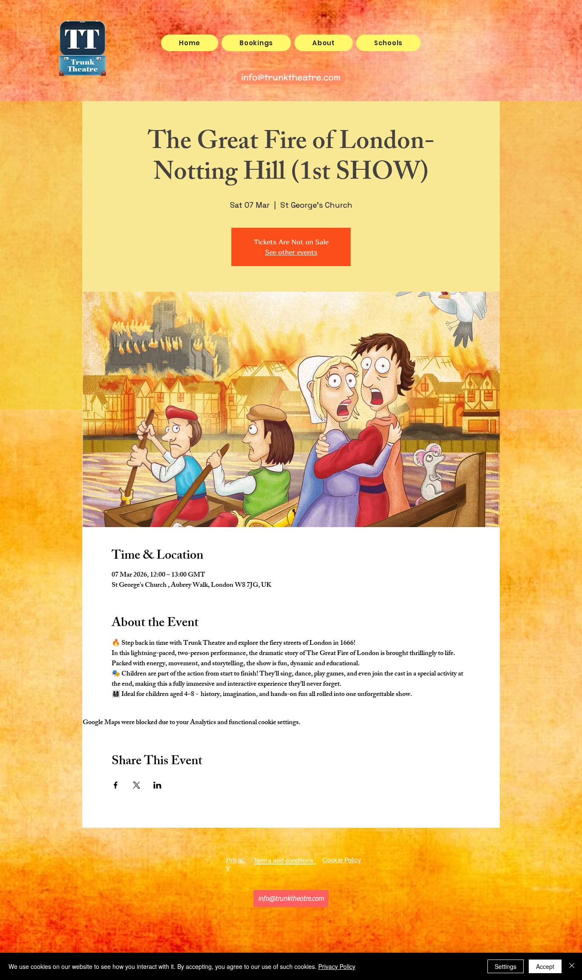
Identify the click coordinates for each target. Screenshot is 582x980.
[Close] (572, 966)
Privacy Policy (336, 966)
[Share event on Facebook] (116, 785)
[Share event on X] (137, 785)
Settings (505, 966)
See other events (291, 252)
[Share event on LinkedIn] (157, 785)
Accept (545, 966)
